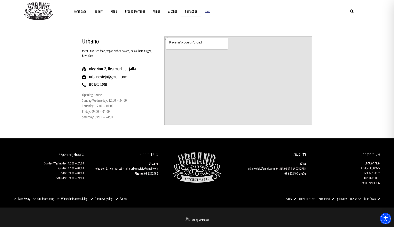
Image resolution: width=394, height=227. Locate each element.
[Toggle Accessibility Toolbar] (385, 218)
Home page (80, 11)
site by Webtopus (200, 220)
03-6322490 (291, 174)
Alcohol (172, 11)
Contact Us (191, 11)
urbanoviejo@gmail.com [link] (261, 168)
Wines (156, 11)
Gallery (99, 11)
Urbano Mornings (135, 11)
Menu (114, 11)
